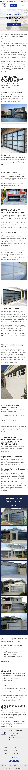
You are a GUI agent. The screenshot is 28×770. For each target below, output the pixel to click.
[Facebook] (12, 761)
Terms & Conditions (17, 768)
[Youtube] (18, 761)
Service (16, 750)
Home (5, 747)
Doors (5, 750)
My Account (17, 753)
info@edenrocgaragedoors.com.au (9, 1)
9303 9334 (23, 1)
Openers (6, 753)
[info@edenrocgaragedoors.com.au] (1, 1)
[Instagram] (10, 761)
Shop (15, 747)
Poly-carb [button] (14, 505)
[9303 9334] (20, 0)
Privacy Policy (9, 768)
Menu (23, 5)
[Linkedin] (15, 761)
